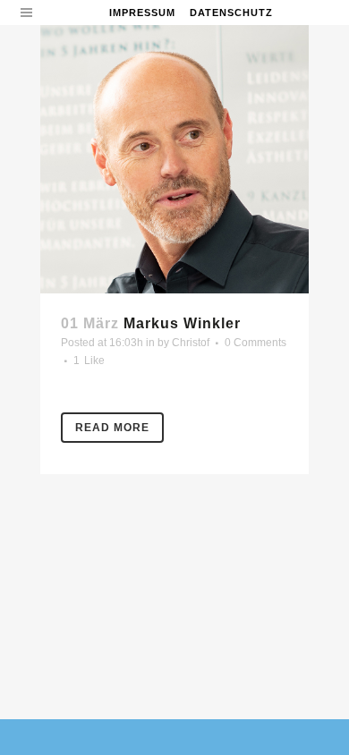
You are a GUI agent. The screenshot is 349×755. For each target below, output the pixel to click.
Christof (190, 342)
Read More (112, 427)
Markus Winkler (182, 323)
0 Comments (255, 342)
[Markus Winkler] (174, 159)
